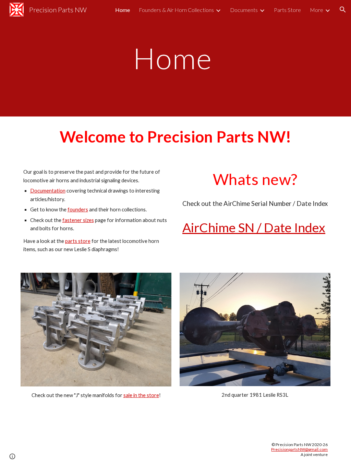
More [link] (316, 10)
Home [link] (122, 10)
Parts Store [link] (287, 10)
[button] (343, 9)
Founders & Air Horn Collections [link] (176, 10)
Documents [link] (244, 10)
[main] (176, 58)
